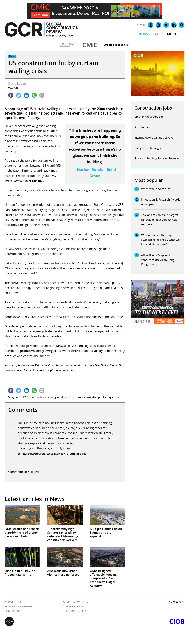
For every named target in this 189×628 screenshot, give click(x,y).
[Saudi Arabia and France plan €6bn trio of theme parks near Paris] (22, 515)
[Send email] (41, 95)
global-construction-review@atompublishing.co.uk (87, 397)
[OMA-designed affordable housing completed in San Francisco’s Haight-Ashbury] (107, 557)
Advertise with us (75, 602)
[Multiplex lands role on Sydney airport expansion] (107, 515)
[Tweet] (18, 95)
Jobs (157, 34)
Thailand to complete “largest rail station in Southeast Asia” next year (159, 219)
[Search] (181, 25)
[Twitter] (166, 25)
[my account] (150, 25)
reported (34, 181)
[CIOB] (139, 621)
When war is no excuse (155, 189)
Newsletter (13, 602)
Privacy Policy (73, 606)
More (172, 34)
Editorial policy (74, 611)
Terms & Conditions (18, 606)
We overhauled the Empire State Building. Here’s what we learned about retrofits (160, 239)
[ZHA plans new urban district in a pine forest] (65, 557)
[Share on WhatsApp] (34, 95)
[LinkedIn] (174, 25)
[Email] (158, 25)
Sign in (141, 25)
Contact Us (12, 611)
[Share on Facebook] (10, 95)
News (143, 34)
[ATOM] (49, 621)
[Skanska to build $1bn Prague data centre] (22, 557)
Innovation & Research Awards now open (160, 202)
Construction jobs (153, 108)
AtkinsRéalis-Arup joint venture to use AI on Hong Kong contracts (157, 259)
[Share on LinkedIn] (26, 95)
